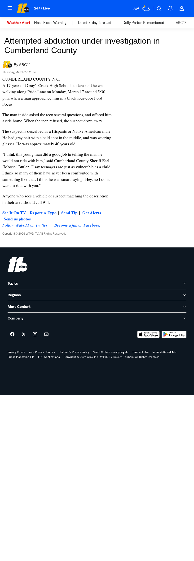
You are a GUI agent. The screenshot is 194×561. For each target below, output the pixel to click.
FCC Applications (49, 357)
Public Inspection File (21, 357)
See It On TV (14, 213)
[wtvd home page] (17, 264)
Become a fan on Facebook (77, 225)
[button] (10, 8)
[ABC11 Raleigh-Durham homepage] (23, 8)
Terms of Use (140, 352)
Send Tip (69, 213)
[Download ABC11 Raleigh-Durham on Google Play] (174, 334)
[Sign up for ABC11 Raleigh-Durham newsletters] (46, 334)
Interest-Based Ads (164, 352)
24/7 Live (42, 8)
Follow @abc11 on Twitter (25, 225)
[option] (20, 23)
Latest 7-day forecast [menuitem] (94, 23)
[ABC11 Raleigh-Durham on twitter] (23, 334)
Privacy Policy (16, 352)
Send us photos (17, 219)
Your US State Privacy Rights (110, 352)
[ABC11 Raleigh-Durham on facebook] (12, 334)
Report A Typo (43, 213)
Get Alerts (91, 213)
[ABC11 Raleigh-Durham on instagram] (35, 334)
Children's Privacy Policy (74, 352)
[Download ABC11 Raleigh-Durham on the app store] (148, 334)
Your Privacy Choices (42, 352)
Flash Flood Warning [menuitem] (50, 23)
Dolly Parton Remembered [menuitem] (143, 23)
